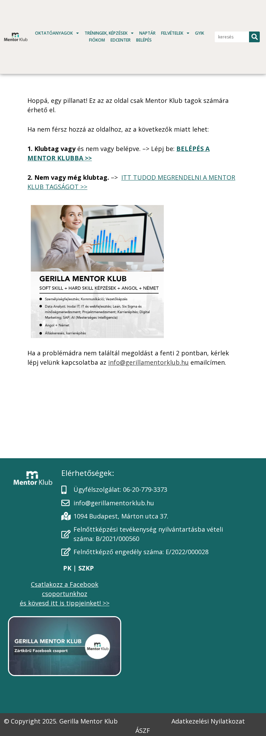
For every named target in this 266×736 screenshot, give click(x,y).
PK (68, 568)
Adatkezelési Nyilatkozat (208, 721)
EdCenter (120, 40)
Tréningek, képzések (106, 33)
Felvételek (172, 33)
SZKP (85, 568)
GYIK (199, 33)
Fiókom (97, 40)
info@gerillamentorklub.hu (148, 362)
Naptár (147, 33)
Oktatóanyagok (54, 33)
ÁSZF (142, 730)
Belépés (144, 40)
